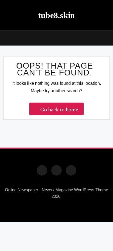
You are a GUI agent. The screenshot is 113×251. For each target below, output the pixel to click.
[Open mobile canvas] (5, 37)
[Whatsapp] (71, 170)
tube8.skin (56, 15)
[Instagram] (56, 170)
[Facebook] (42, 170)
